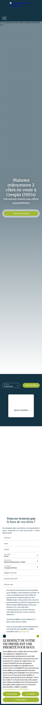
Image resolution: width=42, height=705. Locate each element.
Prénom (7, 538)
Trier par (6, 384)
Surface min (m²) (11, 579)
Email (6, 549)
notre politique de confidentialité (15, 689)
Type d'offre (7, 554)
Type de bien (7, 560)
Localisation (7, 566)
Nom (6, 544)
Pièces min (8, 584)
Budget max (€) (10, 573)
